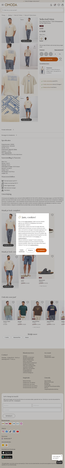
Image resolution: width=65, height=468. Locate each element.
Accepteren (40, 250)
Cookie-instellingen (21, 250)
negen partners (28, 221)
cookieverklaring (22, 238)
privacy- (37, 236)
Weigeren (29, 250)
